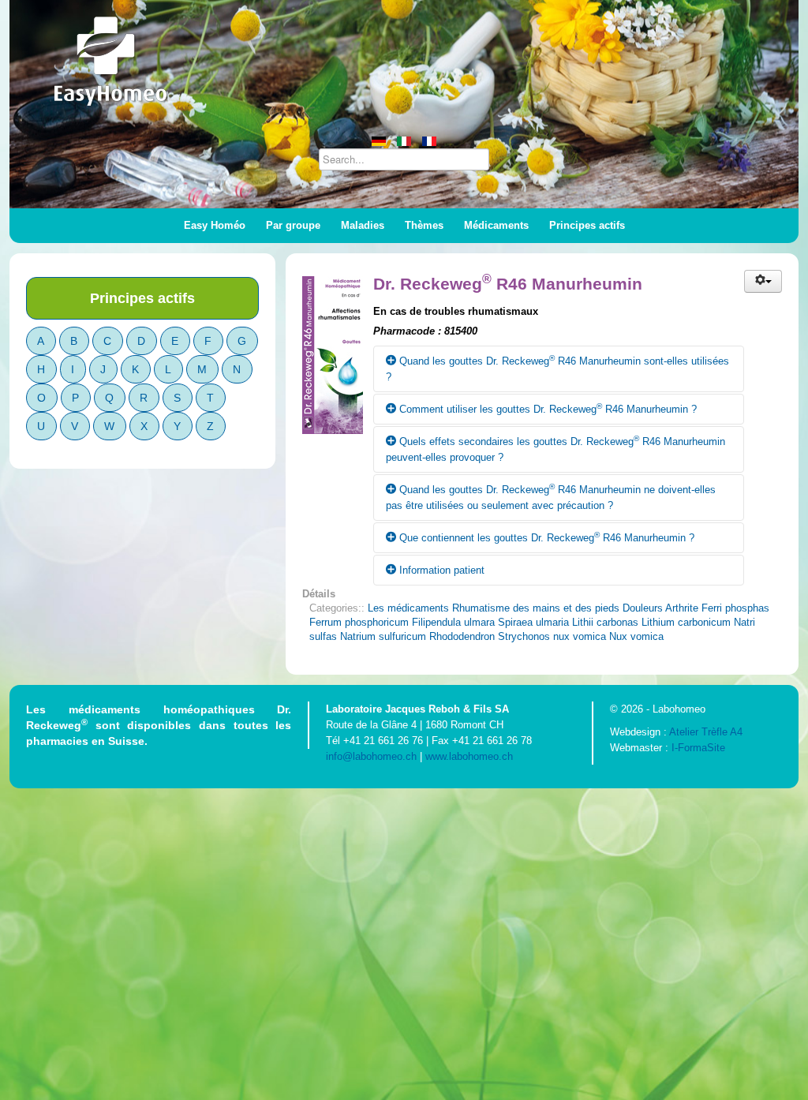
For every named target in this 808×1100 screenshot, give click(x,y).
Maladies (362, 225)
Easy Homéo (214, 225)
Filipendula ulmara (453, 622)
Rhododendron (462, 636)
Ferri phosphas (735, 608)
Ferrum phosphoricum (359, 622)
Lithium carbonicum (686, 622)
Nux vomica (636, 636)
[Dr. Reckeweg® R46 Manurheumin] (337, 351)
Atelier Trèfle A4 (706, 732)
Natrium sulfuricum (383, 636)
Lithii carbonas (605, 622)
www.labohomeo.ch (469, 756)
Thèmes (424, 225)
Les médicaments (408, 608)
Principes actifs (587, 225)
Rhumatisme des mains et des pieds (535, 608)
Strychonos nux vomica (552, 636)
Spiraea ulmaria (533, 622)
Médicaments (496, 225)
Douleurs (643, 608)
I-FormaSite (698, 748)
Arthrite (681, 608)
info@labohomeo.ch (371, 756)
